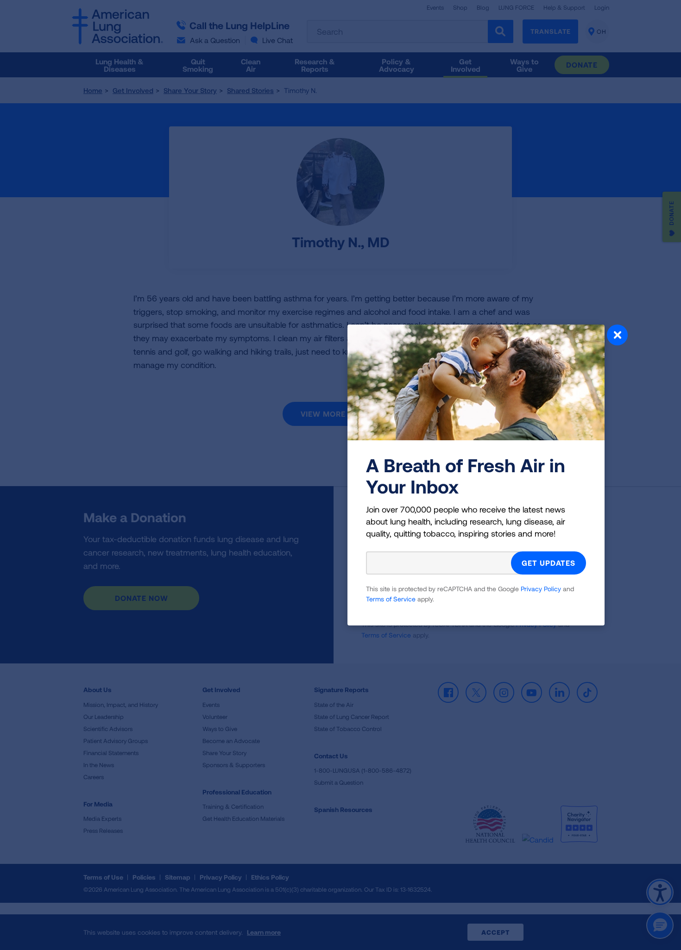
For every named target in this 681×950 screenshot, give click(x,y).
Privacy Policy (541, 589)
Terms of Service (391, 599)
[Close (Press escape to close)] (617, 336)
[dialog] (340, 475)
